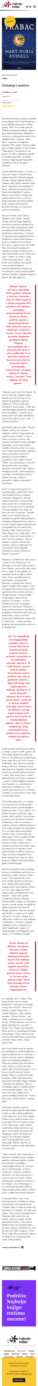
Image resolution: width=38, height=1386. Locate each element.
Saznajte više (26, 1374)
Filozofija (30, 1356)
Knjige (6, 1353)
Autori (24, 1353)
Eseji (32, 1353)
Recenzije (21, 1350)
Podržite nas (9, 1350)
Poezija (20, 1356)
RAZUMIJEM (19, 1380)
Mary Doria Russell (9, 74)
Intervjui (15, 1353)
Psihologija (9, 1356)
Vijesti (31, 1350)
